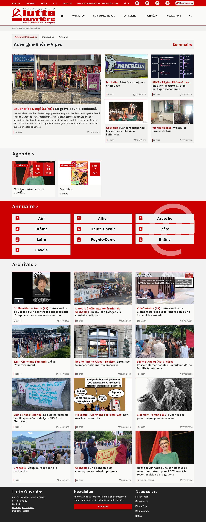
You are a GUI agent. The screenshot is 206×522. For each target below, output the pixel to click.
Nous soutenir (186, 3)
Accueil (15, 28)
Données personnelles (23, 507)
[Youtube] (157, 3)
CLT (55, 3)
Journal (30, 3)
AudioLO (67, 3)
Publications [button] (173, 15)
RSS (140, 515)
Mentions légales (20, 511)
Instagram (143, 511)
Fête (126, 3)
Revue (44, 3)
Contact (16, 504)
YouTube (142, 506)
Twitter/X (143, 501)
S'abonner (103, 506)
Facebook (143, 496)
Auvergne (63, 37)
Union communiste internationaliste (97, 3)
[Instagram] (167, 3)
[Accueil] (61, 16)
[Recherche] (190, 16)
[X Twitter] (147, 3)
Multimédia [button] (151, 15)
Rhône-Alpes (47, 37)
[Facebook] (137, 3)
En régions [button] (130, 15)
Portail (16, 3)
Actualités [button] (78, 15)
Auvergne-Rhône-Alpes (26, 37)
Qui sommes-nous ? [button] (104, 15)
